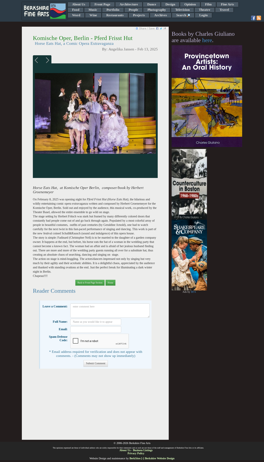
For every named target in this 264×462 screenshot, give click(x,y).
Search (181, 15)
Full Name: (60, 321)
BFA (193, 291)
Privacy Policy (136, 453)
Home (110, 282)
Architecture (129, 4)
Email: (63, 329)
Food (75, 10)
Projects (139, 15)
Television (182, 10)
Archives (160, 15)
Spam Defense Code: (58, 338)
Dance (151, 4)
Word (76, 15)
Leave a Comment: (55, 306)
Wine (93, 15)
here (207, 40)
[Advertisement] (95, 406)
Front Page (102, 4)
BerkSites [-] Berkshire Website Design (152, 458)
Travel (224, 10)
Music (93, 10)
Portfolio (112, 10)
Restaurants (115, 15)
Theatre (204, 10)
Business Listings (142, 450)
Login (203, 15)
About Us (78, 4)
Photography (156, 10)
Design (170, 4)
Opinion (190, 4)
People (133, 10)
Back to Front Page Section (89, 282)
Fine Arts (227, 4)
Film (208, 4)
